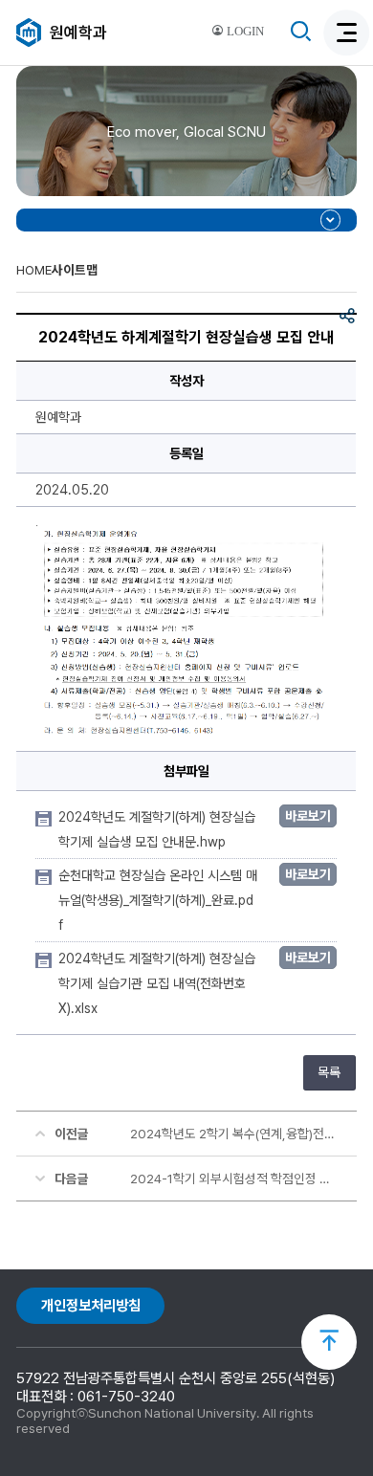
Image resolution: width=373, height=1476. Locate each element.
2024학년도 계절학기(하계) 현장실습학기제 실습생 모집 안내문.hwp (156, 829)
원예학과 (78, 32)
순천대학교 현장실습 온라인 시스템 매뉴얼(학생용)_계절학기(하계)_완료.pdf (157, 900)
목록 (329, 1072)
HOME (34, 269)
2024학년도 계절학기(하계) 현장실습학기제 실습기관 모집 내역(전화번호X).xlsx (156, 983)
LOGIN (244, 31)
